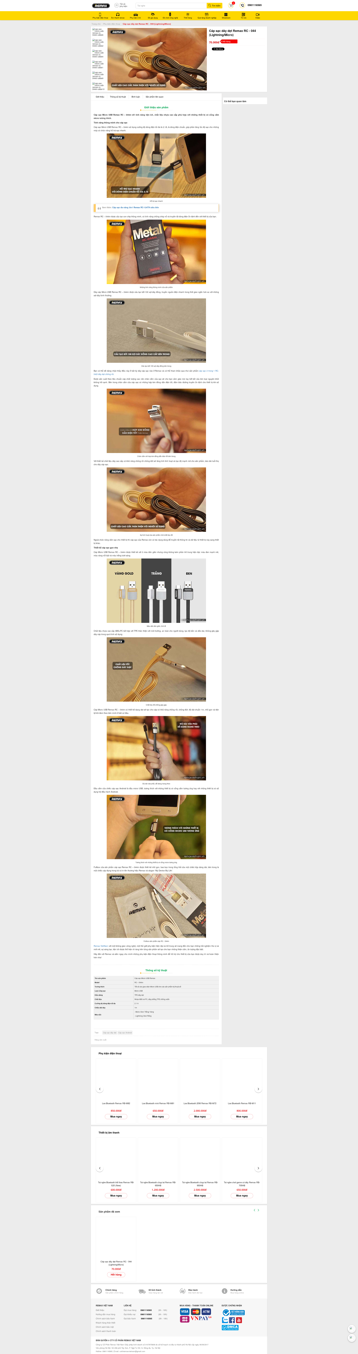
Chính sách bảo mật (105, 1326)
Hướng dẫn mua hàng (105, 1313)
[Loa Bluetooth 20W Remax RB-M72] (200, 1078)
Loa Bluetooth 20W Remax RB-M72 (200, 1102)
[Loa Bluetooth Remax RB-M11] (242, 1078)
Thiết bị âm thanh (109, 1132)
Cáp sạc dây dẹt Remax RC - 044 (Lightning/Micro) (116, 1262)
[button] (99, 1088)
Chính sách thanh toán (106, 1330)
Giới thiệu (100, 96)
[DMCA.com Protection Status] (242, 1327)
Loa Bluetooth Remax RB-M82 (116, 1102)
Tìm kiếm (216, 5)
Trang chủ (96, 24)
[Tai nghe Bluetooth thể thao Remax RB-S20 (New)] (116, 1157)
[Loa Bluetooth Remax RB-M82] (116, 1078)
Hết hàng (116, 1274)
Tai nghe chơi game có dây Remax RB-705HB (242, 1183)
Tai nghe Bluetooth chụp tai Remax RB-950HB (200, 1183)
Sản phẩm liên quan (154, 96)
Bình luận (136, 96)
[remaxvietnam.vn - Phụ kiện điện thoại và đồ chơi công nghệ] (101, 4)
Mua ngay (116, 1116)
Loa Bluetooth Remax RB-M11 (242, 1102)
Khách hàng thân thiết (105, 1322)
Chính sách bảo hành (105, 1318)
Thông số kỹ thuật (118, 96)
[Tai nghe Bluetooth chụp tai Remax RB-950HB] (200, 1157)
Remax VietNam (101, 945)
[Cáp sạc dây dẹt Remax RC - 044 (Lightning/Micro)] (116, 1236)
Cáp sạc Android (125, 1032)
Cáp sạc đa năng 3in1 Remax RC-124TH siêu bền (135, 206)
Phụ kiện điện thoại (111, 24)
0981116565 (146, 1309)
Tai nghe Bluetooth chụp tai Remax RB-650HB (158, 1183)
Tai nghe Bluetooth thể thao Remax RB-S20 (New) (116, 1183)
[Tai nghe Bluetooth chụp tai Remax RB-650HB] (158, 1157)
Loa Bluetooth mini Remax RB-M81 (158, 1102)
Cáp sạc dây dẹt (109, 1032)
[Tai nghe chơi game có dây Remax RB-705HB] (242, 1157)
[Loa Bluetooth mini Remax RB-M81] (158, 1078)
